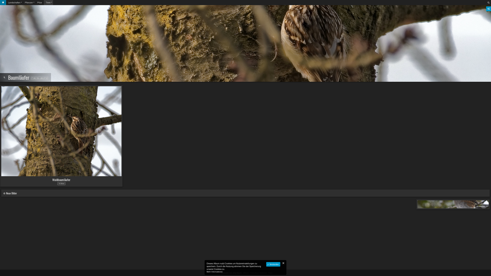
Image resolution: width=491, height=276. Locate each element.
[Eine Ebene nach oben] (4, 77)
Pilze (39, 2)
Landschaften (14, 2)
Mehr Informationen (215, 271)
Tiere (48, 2)
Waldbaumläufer (61, 179)
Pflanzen (29, 2)
